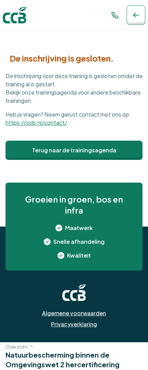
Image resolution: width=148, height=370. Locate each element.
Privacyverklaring (74, 324)
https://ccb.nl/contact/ (36, 122)
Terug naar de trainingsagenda (74, 150)
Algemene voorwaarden (74, 313)
